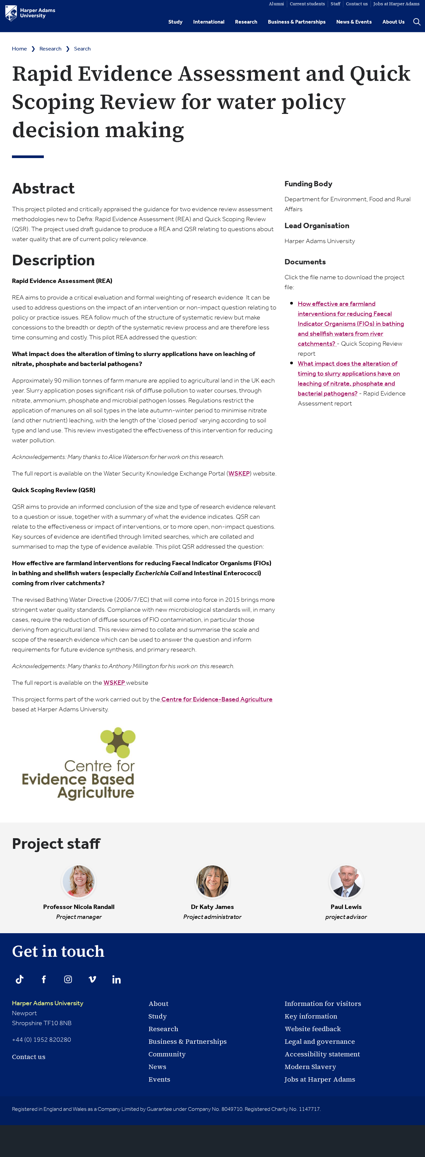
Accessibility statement (322, 1054)
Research (246, 22)
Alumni (276, 4)
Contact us (28, 1056)
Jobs (397, 4)
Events (159, 1079)
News (157, 1066)
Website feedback (313, 1028)
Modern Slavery (310, 1066)
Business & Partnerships (297, 22)
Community (167, 1054)
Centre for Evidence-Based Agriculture (216, 699)
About (158, 1003)
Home (19, 49)
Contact (357, 4)
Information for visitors (323, 1003)
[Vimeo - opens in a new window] (92, 979)
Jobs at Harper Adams (320, 1079)
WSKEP (239, 474)
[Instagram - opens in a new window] (68, 979)
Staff (335, 4)
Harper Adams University (47, 1003)
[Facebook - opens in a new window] (43, 979)
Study (175, 22)
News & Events (354, 22)
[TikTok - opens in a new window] (19, 979)
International (208, 22)
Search (82, 49)
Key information (311, 1016)
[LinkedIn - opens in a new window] (116, 979)
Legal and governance (320, 1041)
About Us (393, 22)
